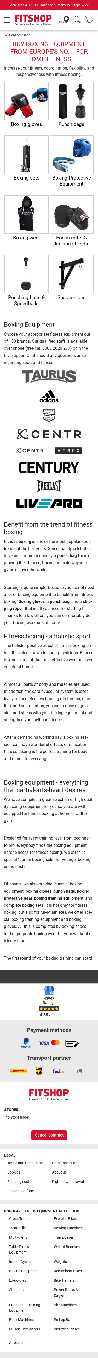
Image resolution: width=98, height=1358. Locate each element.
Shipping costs (19, 1182)
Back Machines (21, 1320)
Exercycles (17, 1280)
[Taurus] (49, 376)
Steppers (16, 1290)
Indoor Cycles (20, 1262)
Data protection (64, 1163)
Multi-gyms (18, 1237)
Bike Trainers (64, 1280)
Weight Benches (67, 1247)
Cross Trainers (20, 1219)
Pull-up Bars (63, 1320)
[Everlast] (49, 485)
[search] (77, 20)
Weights (60, 1262)
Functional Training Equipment (24, 1308)
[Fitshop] (33, 19)
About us (59, 1172)
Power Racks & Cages (66, 1293)
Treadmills (17, 1228)
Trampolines (64, 1237)
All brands (17, 1343)
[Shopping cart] (90, 20)
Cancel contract (49, 1135)
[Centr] (49, 433)
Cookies (13, 1172)
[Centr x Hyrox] (49, 450)
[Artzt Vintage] (49, 414)
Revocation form (20, 1191)
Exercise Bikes (65, 1219)
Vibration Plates (67, 1329)
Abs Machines (65, 1305)
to (17, 1117)
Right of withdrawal (68, 1182)
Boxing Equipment (24, 1271)
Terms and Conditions (25, 1163)
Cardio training (19, 35)
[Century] (49, 467)
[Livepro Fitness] (49, 503)
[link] (26, 1043)
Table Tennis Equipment (19, 1250)
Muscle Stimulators (24, 1329)
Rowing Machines (68, 1228)
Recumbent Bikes (68, 1271)
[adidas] (49, 395)
